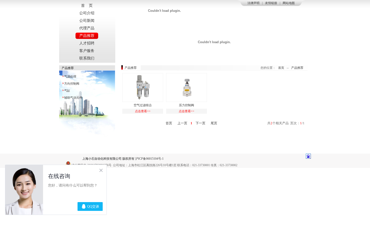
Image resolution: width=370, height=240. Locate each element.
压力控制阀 (186, 105)
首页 (281, 68)
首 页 (87, 6)
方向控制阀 (71, 83)
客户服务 (86, 51)
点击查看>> (143, 111)
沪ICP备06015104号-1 (149, 158)
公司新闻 (86, 21)
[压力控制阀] (186, 87)
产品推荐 (86, 36)
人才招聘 (86, 43)
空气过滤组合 (143, 105)
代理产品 (86, 28)
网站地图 (289, 3)
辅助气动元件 (73, 97)
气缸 (67, 90)
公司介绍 (86, 13)
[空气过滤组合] (143, 87)
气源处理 (70, 76)
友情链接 (271, 3)
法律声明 (253, 3)
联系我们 (86, 58)
